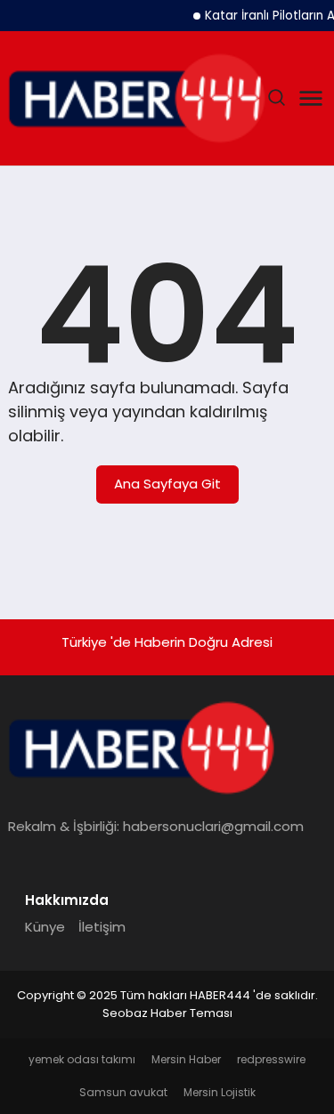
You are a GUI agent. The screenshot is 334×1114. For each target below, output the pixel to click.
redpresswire (271, 1059)
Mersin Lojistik (219, 1092)
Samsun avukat (123, 1092)
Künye (45, 926)
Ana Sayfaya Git (167, 483)
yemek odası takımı (82, 1059)
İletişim (102, 926)
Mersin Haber (186, 1059)
